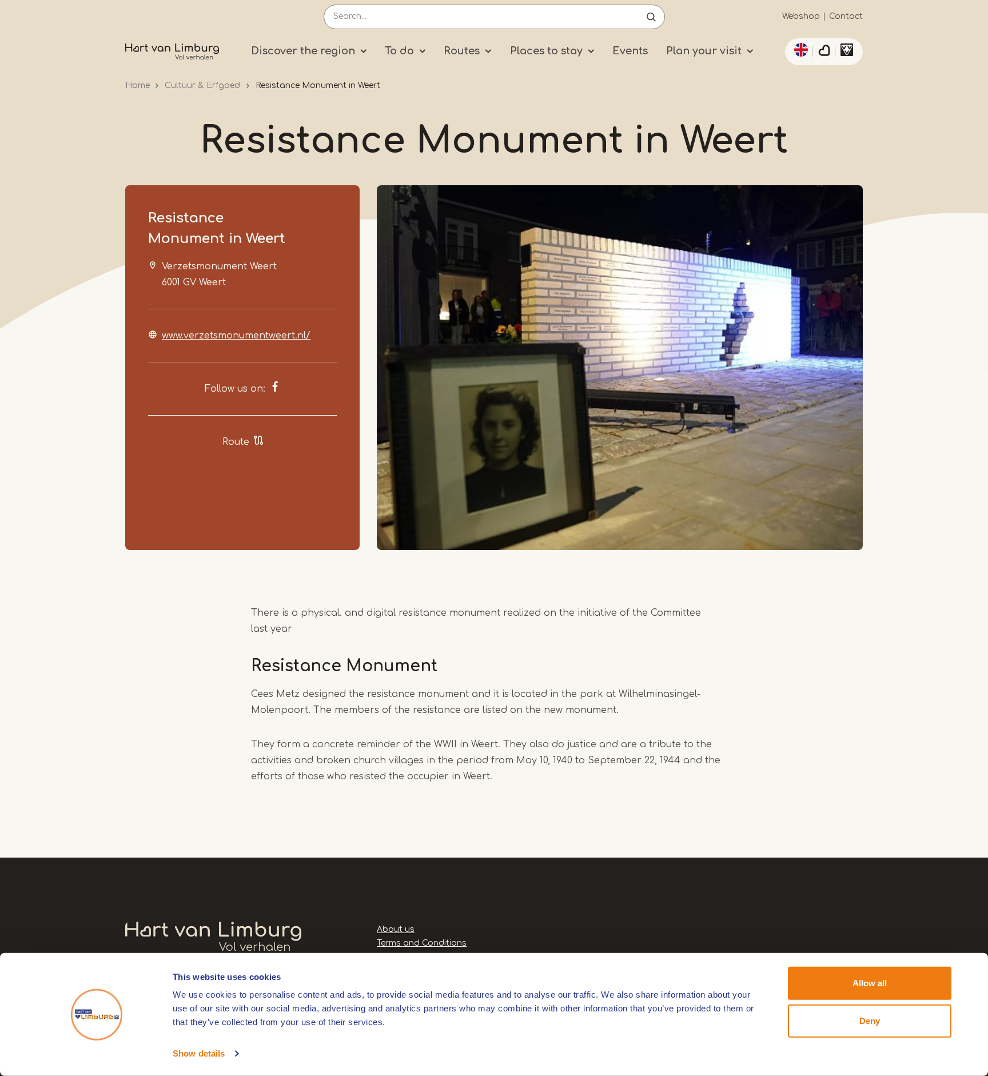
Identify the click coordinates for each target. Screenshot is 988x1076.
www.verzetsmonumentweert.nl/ (236, 335)
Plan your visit (704, 51)
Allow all (869, 983)
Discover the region (303, 51)
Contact (846, 16)
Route (235, 442)
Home (137, 85)
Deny (869, 1020)
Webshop (801, 16)
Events (630, 51)
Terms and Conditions (422, 943)
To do (399, 51)
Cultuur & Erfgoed (202, 85)
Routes (462, 51)
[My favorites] (824, 52)
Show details (199, 1053)
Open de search (651, 17)
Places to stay (546, 51)
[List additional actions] (799, 50)
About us (396, 929)
